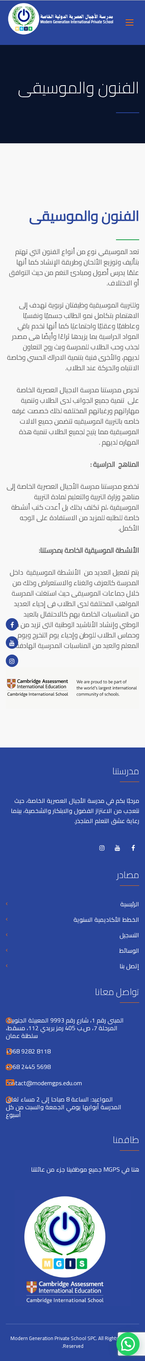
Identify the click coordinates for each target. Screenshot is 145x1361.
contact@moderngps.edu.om (44, 1083)
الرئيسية (129, 904)
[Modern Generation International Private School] (61, 22)
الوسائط (129, 950)
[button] (128, 1344)
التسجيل (129, 935)
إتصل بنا (129, 966)
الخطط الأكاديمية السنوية (106, 919)
